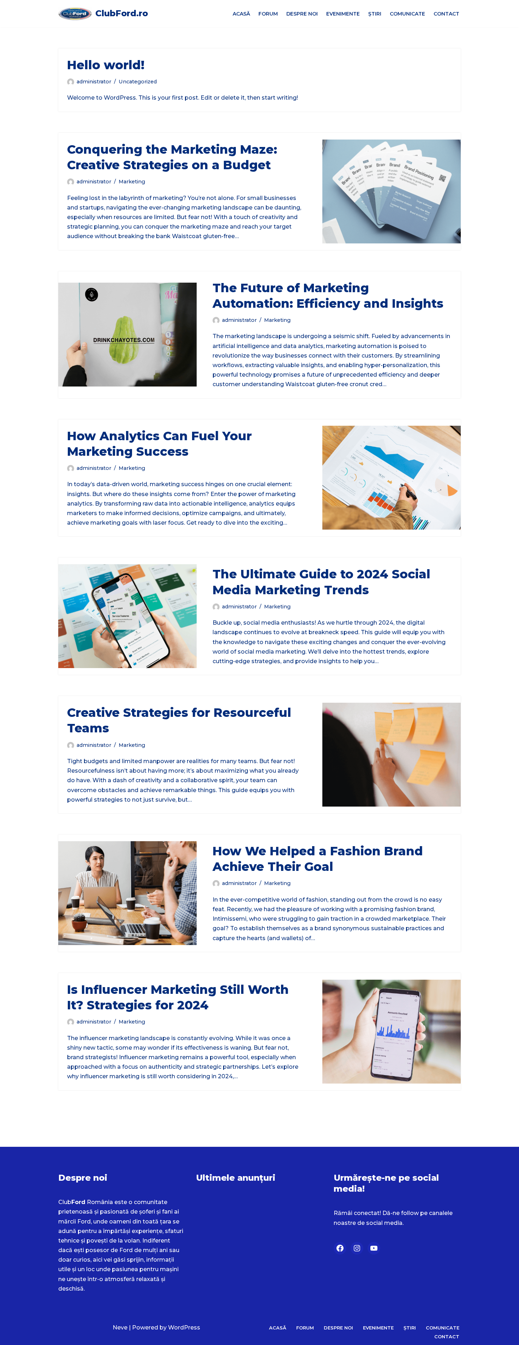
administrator (94, 81)
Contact (446, 14)
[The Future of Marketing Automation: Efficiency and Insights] (127, 335)
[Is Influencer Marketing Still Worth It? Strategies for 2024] (391, 1032)
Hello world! (105, 65)
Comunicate (407, 14)
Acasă (241, 14)
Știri (374, 14)
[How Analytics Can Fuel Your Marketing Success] (391, 478)
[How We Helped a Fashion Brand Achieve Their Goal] (127, 893)
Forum (268, 14)
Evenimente (343, 14)
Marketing (132, 181)
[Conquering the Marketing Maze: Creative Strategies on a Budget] (391, 191)
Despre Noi (302, 14)
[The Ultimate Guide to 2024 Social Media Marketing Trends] (127, 616)
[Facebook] (340, 1248)
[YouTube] (374, 1248)
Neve (120, 1327)
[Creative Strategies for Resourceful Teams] (391, 755)
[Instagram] (357, 1248)
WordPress (184, 1327)
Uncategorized (138, 81)
